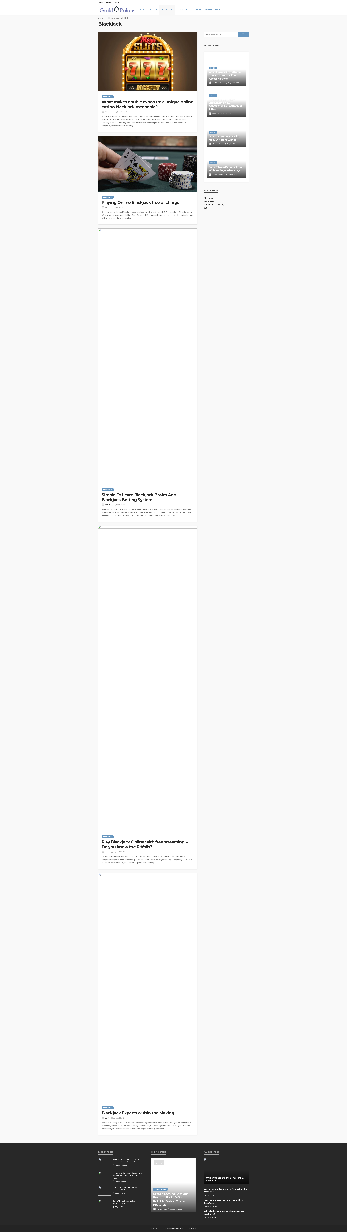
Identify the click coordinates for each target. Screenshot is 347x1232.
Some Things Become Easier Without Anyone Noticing (226, 169)
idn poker (208, 198)
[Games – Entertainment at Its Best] (173, 1185)
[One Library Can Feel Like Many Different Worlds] (104, 1191)
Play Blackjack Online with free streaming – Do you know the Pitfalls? (144, 844)
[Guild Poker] (116, 9)
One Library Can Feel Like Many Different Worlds (224, 138)
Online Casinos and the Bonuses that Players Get (225, 1179)
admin (107, 207)
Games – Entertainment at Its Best (171, 1202)
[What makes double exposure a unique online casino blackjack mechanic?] (147, 61)
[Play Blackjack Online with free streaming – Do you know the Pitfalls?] (147, 678)
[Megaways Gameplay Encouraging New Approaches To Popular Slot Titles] (104, 1176)
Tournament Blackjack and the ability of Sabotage (224, 1201)
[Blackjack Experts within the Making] (147, 987)
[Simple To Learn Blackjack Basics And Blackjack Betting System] (147, 356)
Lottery (196, 9)
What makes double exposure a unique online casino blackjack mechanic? (147, 104)
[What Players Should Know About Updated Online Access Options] (104, 1163)
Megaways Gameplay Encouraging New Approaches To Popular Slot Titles (225, 104)
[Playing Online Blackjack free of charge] (147, 164)
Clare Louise (110, 112)
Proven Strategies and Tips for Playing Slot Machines (225, 1190)
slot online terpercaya (214, 204)
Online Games (212, 9)
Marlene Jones (217, 144)
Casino (142, 9)
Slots (212, 95)
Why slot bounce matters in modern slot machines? (224, 1212)
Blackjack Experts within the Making (138, 1113)
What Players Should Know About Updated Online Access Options (225, 75)
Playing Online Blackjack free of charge (140, 202)
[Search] (244, 10)
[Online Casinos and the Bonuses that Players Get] (226, 1171)
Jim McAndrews (218, 83)
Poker (153, 9)
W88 (206, 207)
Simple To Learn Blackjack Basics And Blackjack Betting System (139, 497)
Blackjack (167, 9)
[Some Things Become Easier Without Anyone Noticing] (104, 1204)
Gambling (182, 9)
